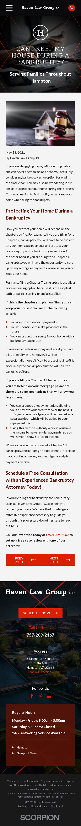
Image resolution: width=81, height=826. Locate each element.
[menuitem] (22, 806)
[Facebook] (32, 696)
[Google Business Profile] (49, 696)
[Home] (40, 8)
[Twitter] (40, 696)
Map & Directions (40, 672)
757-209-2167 (40, 635)
